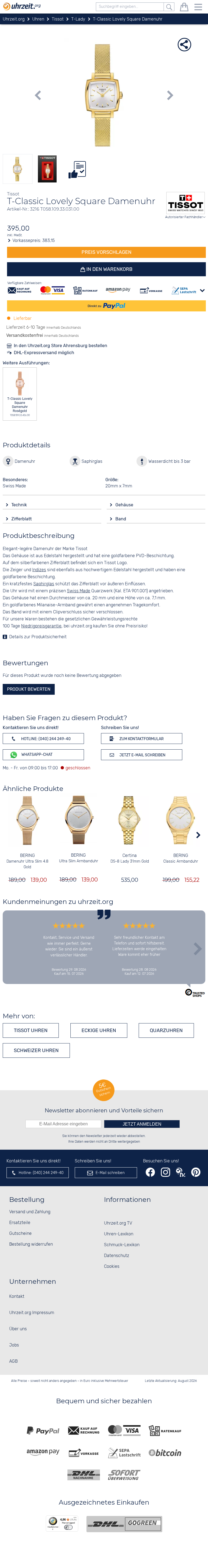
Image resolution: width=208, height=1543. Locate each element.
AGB (13, 1361)
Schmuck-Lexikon (121, 1245)
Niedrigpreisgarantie (41, 626)
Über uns (18, 1329)
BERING (27, 856)
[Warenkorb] (184, 8)
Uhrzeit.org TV (118, 1223)
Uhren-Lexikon (118, 1234)
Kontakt (16, 1296)
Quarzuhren (166, 1030)
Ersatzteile (19, 1223)
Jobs (14, 1345)
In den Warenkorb (108, 269)
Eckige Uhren (99, 1030)
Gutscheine (20, 1233)
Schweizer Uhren (36, 1050)
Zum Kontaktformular (141, 739)
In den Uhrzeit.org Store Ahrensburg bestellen (60, 345)
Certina (129, 856)
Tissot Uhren (31, 1030)
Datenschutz (116, 1256)
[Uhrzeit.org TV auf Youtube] (180, 1172)
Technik (19, 504)
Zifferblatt (22, 518)
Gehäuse (124, 504)
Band (121, 518)
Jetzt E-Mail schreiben (142, 755)
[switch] (68, 1527)
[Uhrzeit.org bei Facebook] (150, 1172)
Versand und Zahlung (29, 1212)
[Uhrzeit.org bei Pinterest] (195, 1172)
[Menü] (75, 1518)
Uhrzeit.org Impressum (31, 1313)
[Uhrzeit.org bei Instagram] (165, 1172)
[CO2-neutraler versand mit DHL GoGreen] (124, 1524)
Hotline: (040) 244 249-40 (45, 739)
